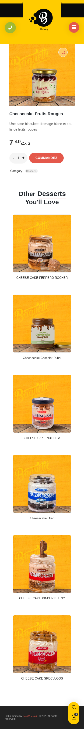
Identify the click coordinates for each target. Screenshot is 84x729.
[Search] (74, 707)
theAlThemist (30, 716)
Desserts (31, 171)
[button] (63, 52)
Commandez (46, 158)
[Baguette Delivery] (42, 18)
